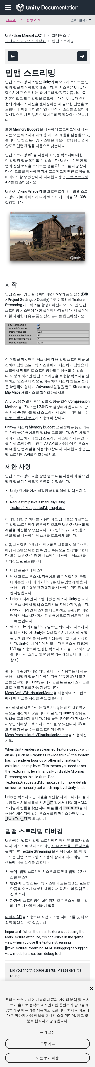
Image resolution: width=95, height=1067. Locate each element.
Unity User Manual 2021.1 (25, 35)
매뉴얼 (11, 20)
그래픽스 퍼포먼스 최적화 (25, 41)
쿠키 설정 (47, 1032)
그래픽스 (59, 35)
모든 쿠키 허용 (47, 1058)
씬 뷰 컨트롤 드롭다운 (68, 846)
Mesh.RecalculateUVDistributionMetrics (36, 735)
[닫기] (91, 988)
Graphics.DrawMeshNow (49, 755)
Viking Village (28, 191)
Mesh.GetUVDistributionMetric (29, 693)
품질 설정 (43, 316)
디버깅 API (13, 917)
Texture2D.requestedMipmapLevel (37, 508)
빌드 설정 (48, 401)
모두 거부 (47, 1044)
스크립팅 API (30, 20)
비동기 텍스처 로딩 (20, 418)
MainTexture (15, 937)
